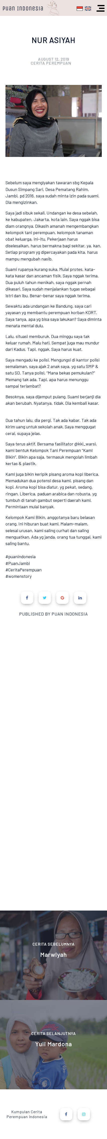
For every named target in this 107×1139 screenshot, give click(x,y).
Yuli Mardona (53, 1044)
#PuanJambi (17, 563)
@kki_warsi (85, 443)
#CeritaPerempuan (23, 569)
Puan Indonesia (23, 8)
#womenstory (18, 576)
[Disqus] (53, 700)
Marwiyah (53, 954)
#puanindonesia (20, 556)
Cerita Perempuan (51, 63)
